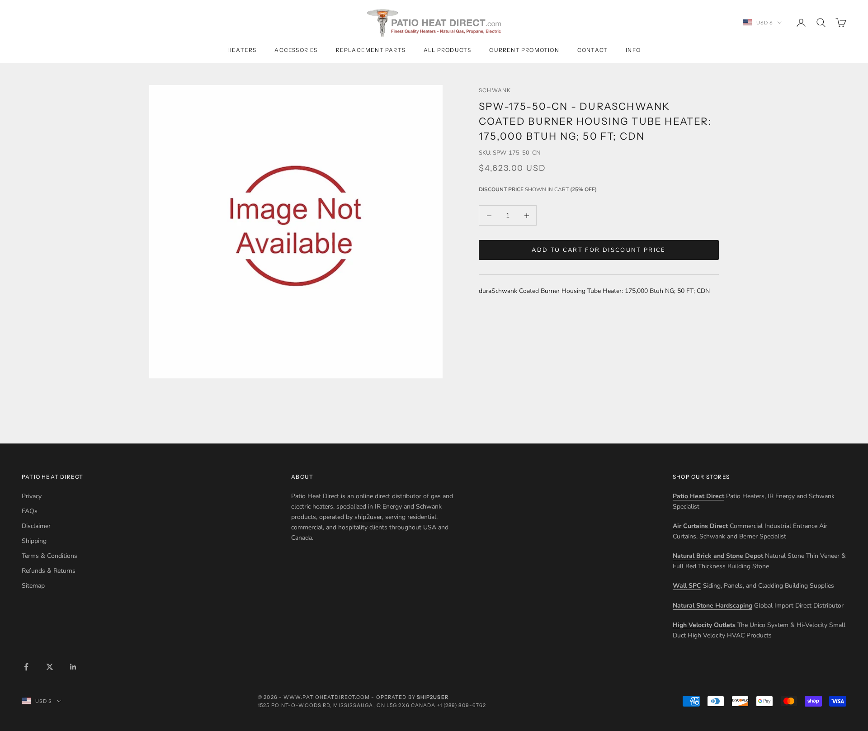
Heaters (241, 50)
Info (633, 50)
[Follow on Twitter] (49, 666)
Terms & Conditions (49, 556)
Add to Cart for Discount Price (598, 250)
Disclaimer (36, 526)
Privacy (32, 496)
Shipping (34, 541)
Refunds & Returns (48, 570)
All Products (447, 50)
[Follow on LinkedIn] (73, 666)
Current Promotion (524, 50)
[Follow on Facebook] (26, 666)
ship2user (368, 517)
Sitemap (33, 585)
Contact (592, 50)
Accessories (295, 50)
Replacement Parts (371, 50)
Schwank (495, 90)
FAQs (30, 511)
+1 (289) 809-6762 (461, 705)
